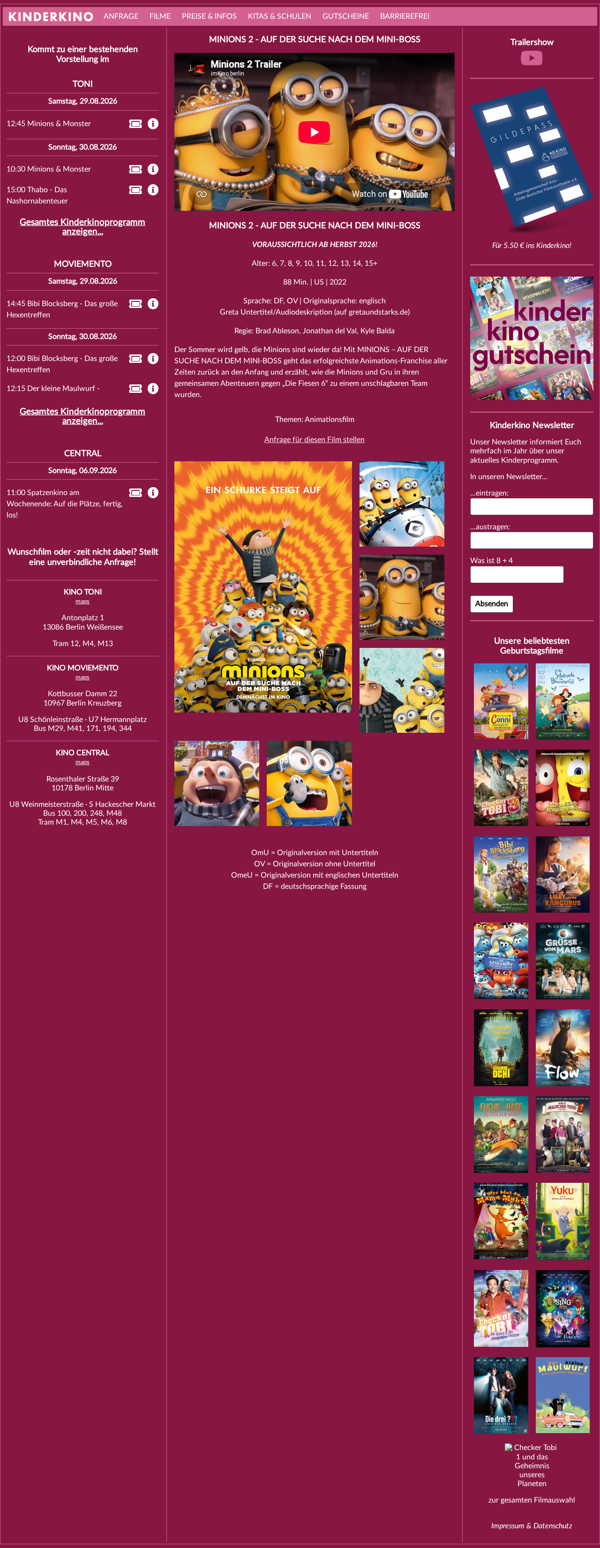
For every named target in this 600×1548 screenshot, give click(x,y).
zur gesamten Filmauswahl (531, 1500)
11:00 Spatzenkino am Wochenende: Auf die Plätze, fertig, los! (65, 504)
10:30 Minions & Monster (49, 169)
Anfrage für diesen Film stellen (314, 439)
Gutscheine (345, 16)
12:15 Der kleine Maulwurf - (53, 388)
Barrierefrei (404, 16)
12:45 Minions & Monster (49, 124)
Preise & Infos (209, 16)
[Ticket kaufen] (133, 125)
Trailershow (532, 42)
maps (82, 601)
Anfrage (121, 16)
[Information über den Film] (153, 124)
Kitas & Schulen (279, 16)
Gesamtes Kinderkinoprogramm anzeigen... (82, 227)
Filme (160, 16)
